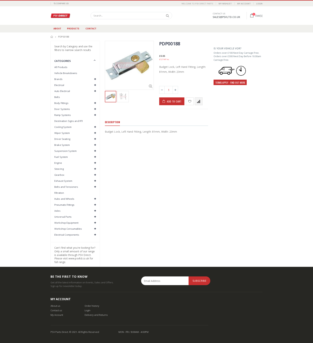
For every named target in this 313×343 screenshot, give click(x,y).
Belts (57, 97)
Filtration (59, 192)
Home (52, 37)
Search (167, 15)
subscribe (199, 280)
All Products (61, 67)
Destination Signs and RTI (68, 121)
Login (259, 3)
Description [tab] (112, 122)
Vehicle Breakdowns (65, 73)
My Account (244, 3)
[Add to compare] (199, 101)
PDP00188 (169, 43)
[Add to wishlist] (190, 101)
